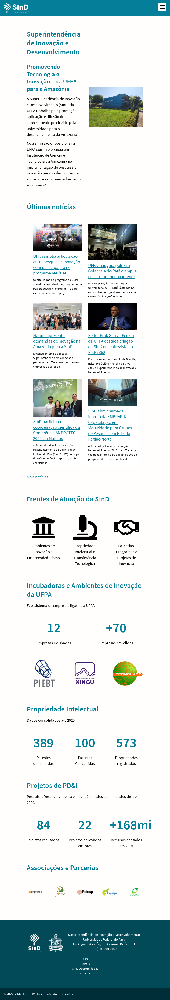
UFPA (85, 959)
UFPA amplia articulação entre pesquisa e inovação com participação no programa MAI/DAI (56, 264)
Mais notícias (37, 476)
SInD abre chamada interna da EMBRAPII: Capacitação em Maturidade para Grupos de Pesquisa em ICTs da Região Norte (110, 425)
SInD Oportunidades (85, 969)
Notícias (85, 973)
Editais (85, 964)
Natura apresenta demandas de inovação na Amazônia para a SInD (57, 341)
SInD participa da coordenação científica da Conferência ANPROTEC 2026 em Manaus (56, 430)
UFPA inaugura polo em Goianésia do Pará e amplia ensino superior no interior (112, 270)
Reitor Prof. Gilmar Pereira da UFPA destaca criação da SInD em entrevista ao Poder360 (111, 344)
